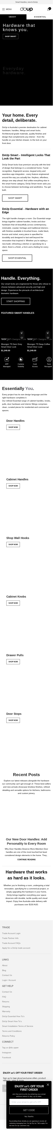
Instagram (6, 1052)
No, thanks (29, 1116)
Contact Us (7, 975)
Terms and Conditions (12, 1031)
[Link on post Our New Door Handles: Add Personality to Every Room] (26, 816)
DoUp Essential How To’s (13, 1016)
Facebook (6, 1057)
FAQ (4, 997)
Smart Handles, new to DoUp (26, 2)
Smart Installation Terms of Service (17, 1026)
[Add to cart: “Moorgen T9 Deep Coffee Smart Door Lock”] (47, 332)
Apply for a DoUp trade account (16, 948)
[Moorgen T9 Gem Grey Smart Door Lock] (13, 329)
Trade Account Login (11, 933)
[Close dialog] (47, 1084)
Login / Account (9, 980)
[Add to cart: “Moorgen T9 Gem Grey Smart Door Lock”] (21, 332)
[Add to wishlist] (21, 337)
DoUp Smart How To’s (12, 1021)
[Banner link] (26, 444)
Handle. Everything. (20, 278)
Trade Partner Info (10, 938)
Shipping (6, 1006)
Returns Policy (8, 1036)
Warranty (6, 1011)
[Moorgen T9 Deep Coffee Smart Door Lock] (39, 329)
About (4, 965)
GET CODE (29, 1110)
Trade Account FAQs (11, 943)
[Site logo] (26, 9)
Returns (5, 1001)
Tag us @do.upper (10, 1047)
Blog (4, 970)
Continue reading (26, 860)
